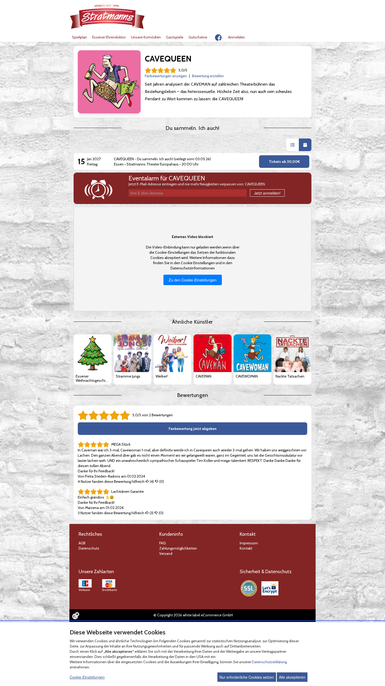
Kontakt (246, 548)
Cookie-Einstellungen (87, 677)
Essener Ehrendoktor (109, 37)
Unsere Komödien (146, 37)
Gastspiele (174, 37)
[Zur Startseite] (107, 16)
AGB (82, 543)
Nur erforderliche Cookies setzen (246, 677)
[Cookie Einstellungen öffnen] (75, 615)
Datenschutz (89, 548)
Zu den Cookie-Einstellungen (193, 280)
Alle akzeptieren (292, 677)
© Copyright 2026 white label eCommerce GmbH (193, 615)
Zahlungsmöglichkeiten (178, 548)
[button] (292, 145)
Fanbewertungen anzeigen (166, 76)
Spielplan (79, 37)
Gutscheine (198, 37)
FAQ (162, 543)
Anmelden (236, 37)
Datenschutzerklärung (269, 662)
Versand (165, 553)
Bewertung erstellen (208, 76)
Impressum (249, 543)
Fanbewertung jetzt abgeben (193, 428)
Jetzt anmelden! (267, 193)
